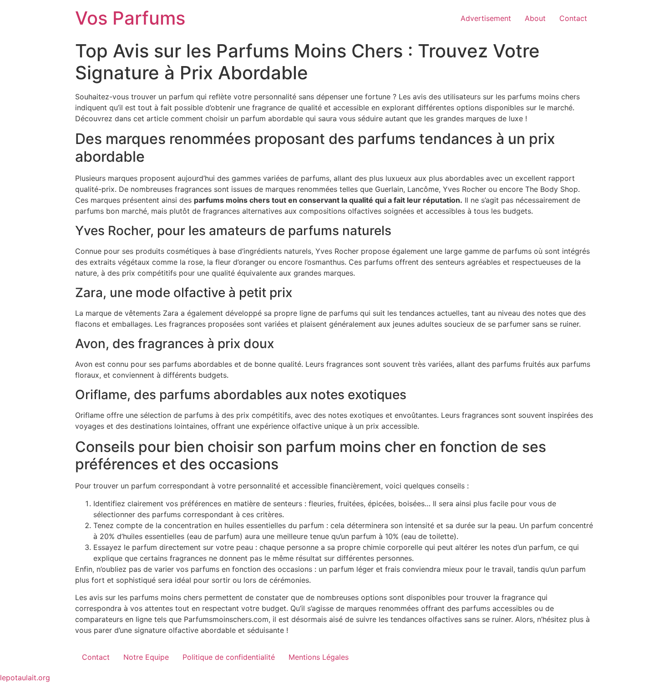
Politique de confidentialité (228, 657)
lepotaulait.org (25, 677)
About (535, 18)
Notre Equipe (146, 657)
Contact (573, 18)
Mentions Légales (319, 657)
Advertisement (486, 18)
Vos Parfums (130, 18)
